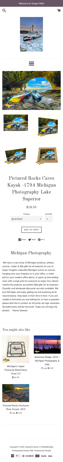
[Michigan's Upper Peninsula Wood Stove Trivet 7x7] (15, 349)
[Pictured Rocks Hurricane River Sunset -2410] (15, 393)
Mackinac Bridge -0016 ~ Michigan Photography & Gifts (47, 360)
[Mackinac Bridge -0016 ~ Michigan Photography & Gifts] (47, 344)
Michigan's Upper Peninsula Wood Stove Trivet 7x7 (15, 369)
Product (26, 214)
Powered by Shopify (42, 450)
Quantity (48, 214)
